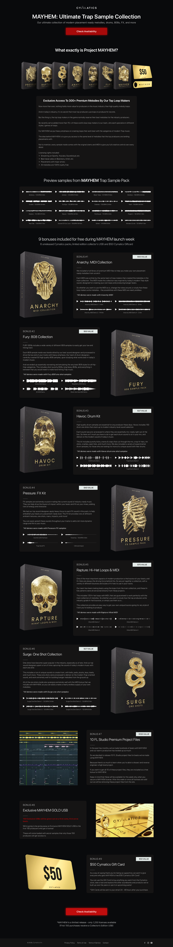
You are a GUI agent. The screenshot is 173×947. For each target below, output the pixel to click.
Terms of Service (95, 943)
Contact (106, 943)
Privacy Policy (69, 943)
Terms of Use (81, 943)
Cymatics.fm (37, 942)
